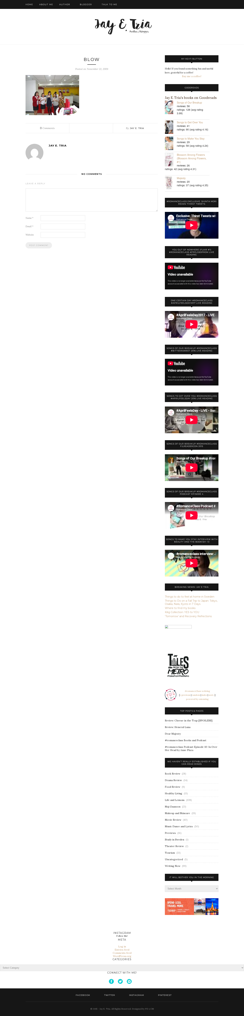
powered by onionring (197, 699)
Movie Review (173, 819)
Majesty (181, 178)
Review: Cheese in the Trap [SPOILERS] (188, 720)
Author (64, 4)
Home (29, 4)
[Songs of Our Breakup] (171, 108)
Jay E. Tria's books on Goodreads (191, 98)
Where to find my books (180, 608)
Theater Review (174, 846)
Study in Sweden (174, 839)
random (196, 695)
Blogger (86, 4)
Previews (170, 833)
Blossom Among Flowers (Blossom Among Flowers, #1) (191, 158)
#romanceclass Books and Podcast (185, 740)
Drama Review (173, 780)
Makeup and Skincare (177, 813)
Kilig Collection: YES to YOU (182, 612)
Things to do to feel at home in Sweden (189, 596)
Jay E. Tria (137, 128)
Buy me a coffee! (191, 76)
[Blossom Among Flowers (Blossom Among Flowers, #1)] (171, 160)
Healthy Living (173, 793)
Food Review (172, 786)
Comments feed (122, 953)
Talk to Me (109, 4)
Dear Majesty (173, 733)
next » (212, 695)
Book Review (172, 773)
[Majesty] (171, 183)
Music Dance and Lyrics (179, 826)
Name (29, 218)
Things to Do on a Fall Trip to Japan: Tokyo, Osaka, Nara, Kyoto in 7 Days (191, 602)
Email (29, 226)
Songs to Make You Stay (191, 138)
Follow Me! (122, 936)
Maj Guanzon (172, 806)
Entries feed (122, 949)
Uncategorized (174, 859)
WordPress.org (122, 956)
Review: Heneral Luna (177, 727)
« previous (185, 695)
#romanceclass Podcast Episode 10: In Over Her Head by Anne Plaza (191, 748)
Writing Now (172, 866)
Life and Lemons (175, 800)
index (204, 695)
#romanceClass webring (197, 691)
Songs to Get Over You (190, 122)
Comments (47, 128)
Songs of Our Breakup (189, 102)
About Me (46, 4)
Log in (122, 946)
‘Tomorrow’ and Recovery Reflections (188, 616)
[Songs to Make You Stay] (171, 144)
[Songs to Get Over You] (171, 127)
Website (30, 234)
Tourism (170, 852)
